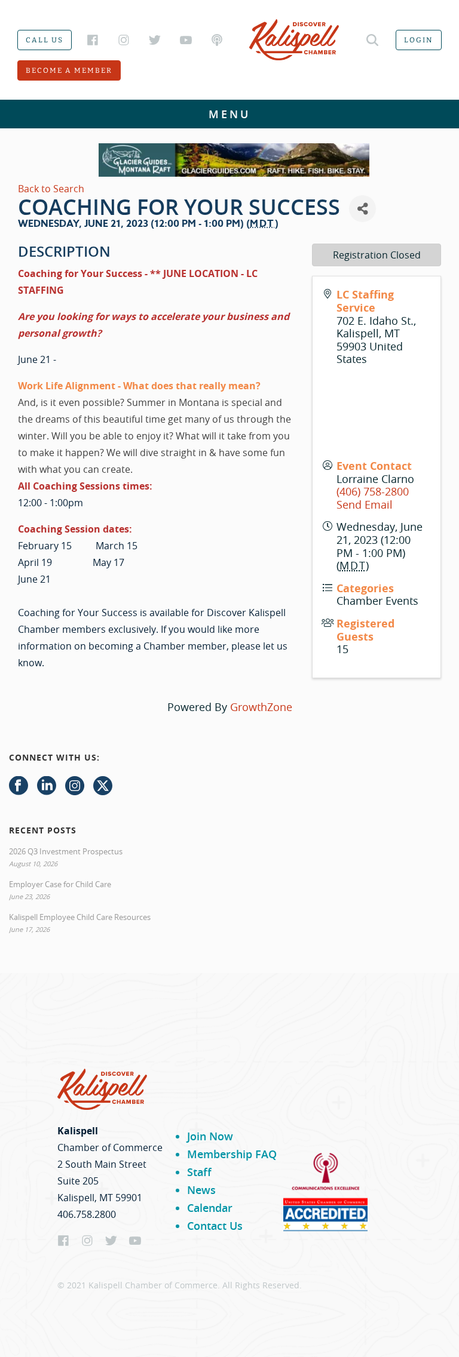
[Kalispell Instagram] (124, 40)
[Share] (362, 208)
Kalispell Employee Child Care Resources (80, 917)
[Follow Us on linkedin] (46, 786)
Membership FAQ (232, 1154)
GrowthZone (261, 707)
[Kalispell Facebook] (93, 40)
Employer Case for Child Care (60, 884)
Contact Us (215, 1225)
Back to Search (51, 188)
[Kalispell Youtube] (186, 40)
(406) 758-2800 (372, 491)
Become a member (69, 70)
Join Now (210, 1136)
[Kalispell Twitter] (155, 40)
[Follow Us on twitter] (102, 786)
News (201, 1190)
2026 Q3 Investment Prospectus (66, 851)
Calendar (209, 1208)
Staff (199, 1172)
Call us (44, 40)
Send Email (364, 504)
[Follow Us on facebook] (18, 786)
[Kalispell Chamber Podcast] (217, 40)
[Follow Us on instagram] (74, 786)
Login (418, 40)
